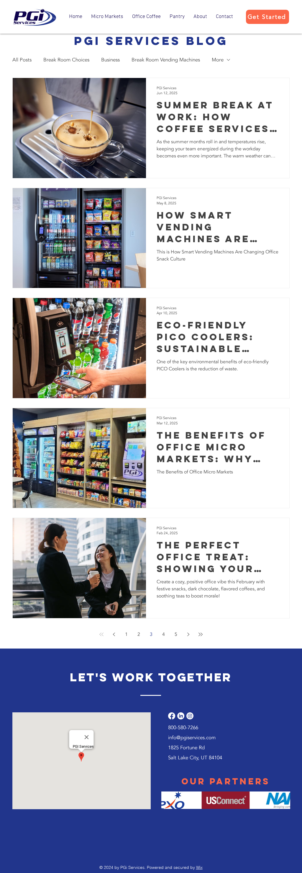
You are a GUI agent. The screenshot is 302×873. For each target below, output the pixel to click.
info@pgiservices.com (192, 737)
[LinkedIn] (180, 715)
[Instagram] (189, 715)
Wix (199, 867)
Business (110, 59)
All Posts (22, 59)
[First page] (101, 634)
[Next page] (188, 634)
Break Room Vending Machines (166, 59)
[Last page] (200, 634)
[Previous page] (114, 634)
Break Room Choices (66, 59)
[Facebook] (171, 715)
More (218, 59)
